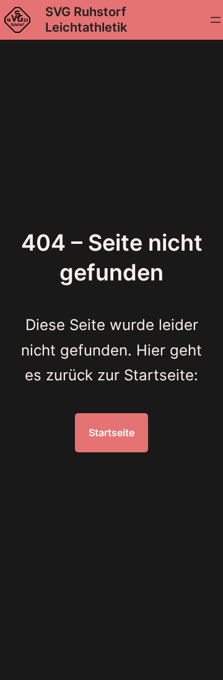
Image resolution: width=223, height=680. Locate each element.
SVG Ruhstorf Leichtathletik (86, 19)
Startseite (111, 432)
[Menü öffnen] (215, 19)
